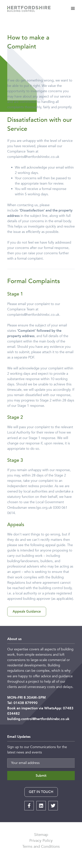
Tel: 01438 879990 (22, 703)
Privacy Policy (41, 840)
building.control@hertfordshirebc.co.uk (38, 719)
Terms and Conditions (41, 846)
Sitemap (41, 834)
